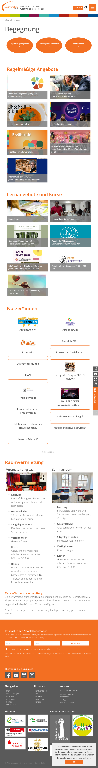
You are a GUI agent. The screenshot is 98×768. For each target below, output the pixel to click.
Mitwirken (39, 696)
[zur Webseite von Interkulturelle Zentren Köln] (81, 726)
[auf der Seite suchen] (86, 7)
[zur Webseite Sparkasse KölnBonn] (14, 744)
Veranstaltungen (12, 693)
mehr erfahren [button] (84, 758)
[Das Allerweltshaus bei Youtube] (17, 674)
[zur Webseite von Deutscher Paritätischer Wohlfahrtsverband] (37, 731)
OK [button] (74, 762)
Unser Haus (11, 704)
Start (8, 691)
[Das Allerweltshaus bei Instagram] (33, 674)
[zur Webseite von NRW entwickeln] (14, 721)
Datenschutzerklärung (27, 649)
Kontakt (38, 702)
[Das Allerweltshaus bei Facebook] (9, 674)
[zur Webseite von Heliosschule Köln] (59, 730)
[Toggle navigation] (92, 7)
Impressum (28, 763)
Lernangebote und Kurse (49, 43)
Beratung (10, 696)
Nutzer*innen (78, 43)
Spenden (78, 7)
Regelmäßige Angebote (20, 43)
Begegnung (10, 699)
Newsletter (39, 699)
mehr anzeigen (48, 452)
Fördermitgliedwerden (41, 692)
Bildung (9, 702)
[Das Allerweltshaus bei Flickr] (25, 674)
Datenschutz (40, 763)
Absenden (75, 643)
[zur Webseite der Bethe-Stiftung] (37, 745)
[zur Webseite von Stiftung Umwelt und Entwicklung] (37, 721)
